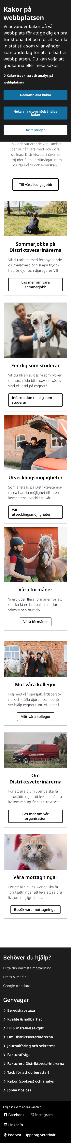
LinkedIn (15, 1124)
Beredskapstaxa (21, 1010)
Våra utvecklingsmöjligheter (31, 511)
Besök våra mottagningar (35, 909)
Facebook (16, 1114)
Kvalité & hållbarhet (24, 1019)
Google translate (16, 985)
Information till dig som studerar (32, 399)
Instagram (44, 1114)
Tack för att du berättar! (28, 1072)
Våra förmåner (35, 621)
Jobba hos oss (19, 1090)
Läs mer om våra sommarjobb (35, 284)
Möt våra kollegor (36, 716)
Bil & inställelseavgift (25, 1028)
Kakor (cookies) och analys (30, 1081)
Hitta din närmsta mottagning (27, 968)
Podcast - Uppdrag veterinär (32, 1134)
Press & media (14, 976)
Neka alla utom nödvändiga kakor (35, 113)
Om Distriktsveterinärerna (30, 1037)
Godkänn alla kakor (35, 95)
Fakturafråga (19, 1054)
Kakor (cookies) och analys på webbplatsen (28, 78)
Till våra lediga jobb (35, 184)
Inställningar (35, 130)
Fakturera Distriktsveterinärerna (35, 1063)
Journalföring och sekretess (31, 1045)
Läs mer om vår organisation (35, 816)
